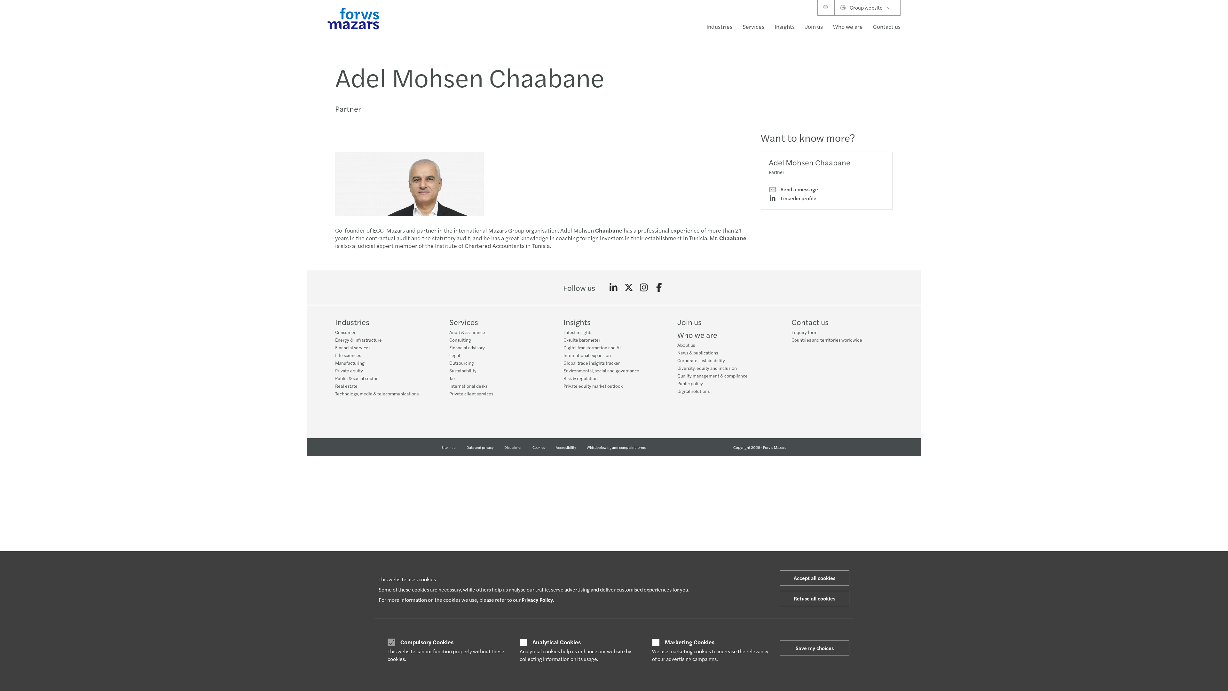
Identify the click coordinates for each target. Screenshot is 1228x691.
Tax (452, 378)
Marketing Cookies (689, 642)
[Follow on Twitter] (628, 287)
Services (753, 26)
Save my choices (815, 648)
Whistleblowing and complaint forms (616, 447)
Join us (814, 26)
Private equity (349, 370)
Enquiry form (804, 332)
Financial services (352, 347)
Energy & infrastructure (358, 340)
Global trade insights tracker (591, 363)
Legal (454, 355)
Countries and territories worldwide (826, 340)
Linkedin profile (797, 198)
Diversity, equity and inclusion (707, 368)
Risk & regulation (580, 378)
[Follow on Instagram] (643, 287)
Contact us (887, 26)
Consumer (345, 332)
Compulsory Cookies (426, 642)
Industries (719, 26)
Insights (785, 26)
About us (686, 345)
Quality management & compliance (712, 375)
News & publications (697, 352)
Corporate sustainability (701, 360)
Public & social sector (356, 378)
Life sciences (348, 355)
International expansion (587, 355)
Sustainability (462, 370)
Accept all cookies (814, 578)
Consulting (460, 340)
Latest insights (577, 332)
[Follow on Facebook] (659, 287)
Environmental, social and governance (601, 370)
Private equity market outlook (593, 386)
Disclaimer (513, 447)
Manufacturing (350, 363)
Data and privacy (480, 447)
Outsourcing (461, 363)
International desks (468, 386)
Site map (449, 447)
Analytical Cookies (556, 642)
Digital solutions (693, 391)
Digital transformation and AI (592, 347)
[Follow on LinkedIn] (613, 287)
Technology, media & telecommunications (377, 393)
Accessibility (566, 447)
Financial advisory (467, 347)
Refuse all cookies (814, 598)
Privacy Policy (537, 599)
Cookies (538, 447)
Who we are (848, 26)
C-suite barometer (581, 340)
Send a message (798, 189)
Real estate (346, 386)
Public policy (690, 383)
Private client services (471, 393)
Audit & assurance (467, 332)
